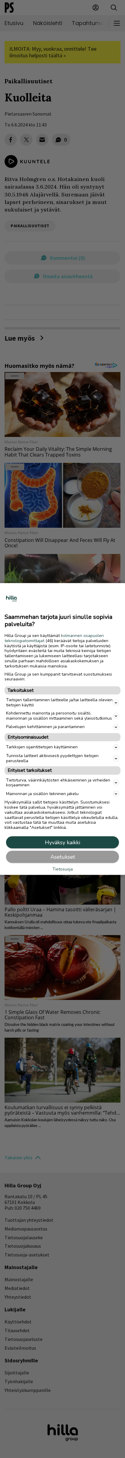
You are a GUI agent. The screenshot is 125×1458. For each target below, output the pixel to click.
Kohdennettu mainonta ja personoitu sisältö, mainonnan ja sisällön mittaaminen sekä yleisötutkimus (59, 715)
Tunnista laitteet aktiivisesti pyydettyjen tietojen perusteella (52, 758)
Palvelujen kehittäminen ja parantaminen (45, 727)
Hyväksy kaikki (62, 842)
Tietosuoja (62, 869)
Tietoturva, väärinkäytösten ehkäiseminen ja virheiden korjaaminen (58, 782)
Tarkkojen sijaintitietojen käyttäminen (42, 747)
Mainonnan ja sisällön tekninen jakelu (42, 793)
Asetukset (62, 856)
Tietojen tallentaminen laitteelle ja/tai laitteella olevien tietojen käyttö (59, 702)
